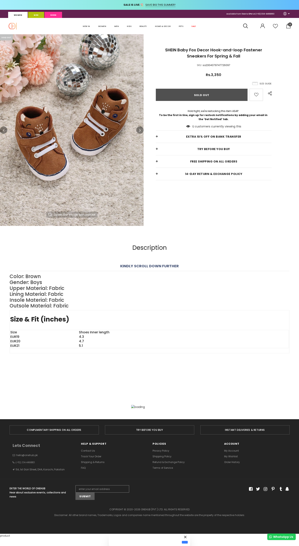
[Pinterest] (272, 489)
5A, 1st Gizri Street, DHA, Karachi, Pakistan (40, 469)
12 (193, 126)
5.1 (81, 346)
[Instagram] (264, 489)
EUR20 (15, 341)
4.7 (81, 341)
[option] (72, 130)
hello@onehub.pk (27, 455)
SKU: (199, 65)
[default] (185, 542)
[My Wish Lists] (275, 27)
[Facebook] (250, 489)
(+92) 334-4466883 (264, 14)
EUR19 (14, 337)
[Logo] (12, 26)
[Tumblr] (279, 489)
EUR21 (14, 346)
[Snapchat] (286, 489)
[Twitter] (257, 489)
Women (18, 15)
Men (36, 15)
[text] (150, 291)
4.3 (81, 337)
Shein (53, 15)
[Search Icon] (247, 26)
